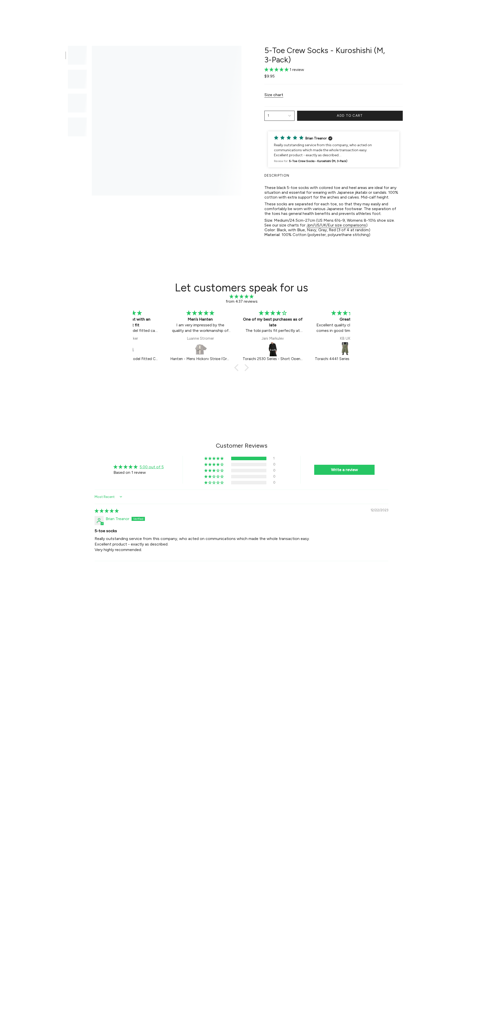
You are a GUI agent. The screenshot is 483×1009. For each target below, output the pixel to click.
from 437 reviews (242, 301)
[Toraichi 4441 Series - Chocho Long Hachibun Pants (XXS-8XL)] (314, 349)
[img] (241, 296)
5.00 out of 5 (152, 466)
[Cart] (472, 11)
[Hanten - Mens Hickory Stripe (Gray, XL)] (170, 349)
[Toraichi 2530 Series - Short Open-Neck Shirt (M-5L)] (242, 349)
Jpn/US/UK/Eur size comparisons (336, 225)
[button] (172, 12)
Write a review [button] (344, 469)
